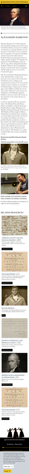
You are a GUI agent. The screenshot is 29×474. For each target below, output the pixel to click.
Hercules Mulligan (8, 308)
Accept (6, 471)
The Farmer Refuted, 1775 (11, 274)
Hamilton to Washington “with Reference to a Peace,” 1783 (12, 341)
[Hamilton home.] (14, 440)
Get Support (10, 444)
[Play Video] (14, 184)
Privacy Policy (18, 444)
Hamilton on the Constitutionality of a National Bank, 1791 (13, 376)
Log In (15, 6)
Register (8, 6)
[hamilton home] (14, 2)
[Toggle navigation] (26, 6)
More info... (7, 467)
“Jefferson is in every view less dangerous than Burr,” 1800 (12, 239)
